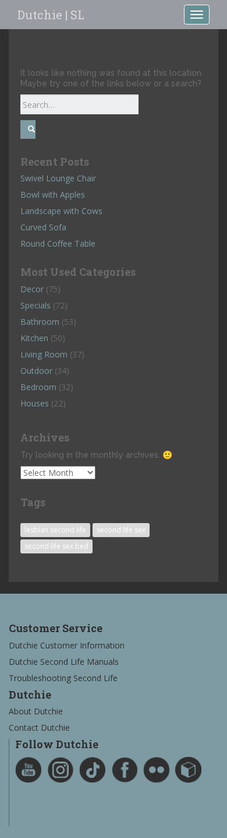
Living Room (44, 354)
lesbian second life (55, 530)
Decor (32, 288)
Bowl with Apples (52, 194)
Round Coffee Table (57, 243)
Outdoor (36, 370)
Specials (35, 305)
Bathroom (39, 321)
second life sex (121, 530)
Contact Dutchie (39, 727)
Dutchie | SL (50, 14)
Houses (34, 403)
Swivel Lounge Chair (58, 178)
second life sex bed (56, 546)
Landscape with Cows (61, 210)
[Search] (28, 129)
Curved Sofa (43, 227)
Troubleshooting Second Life (63, 677)
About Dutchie (36, 711)
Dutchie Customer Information (67, 645)
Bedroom (38, 386)
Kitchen (34, 337)
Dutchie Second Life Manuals (64, 661)
